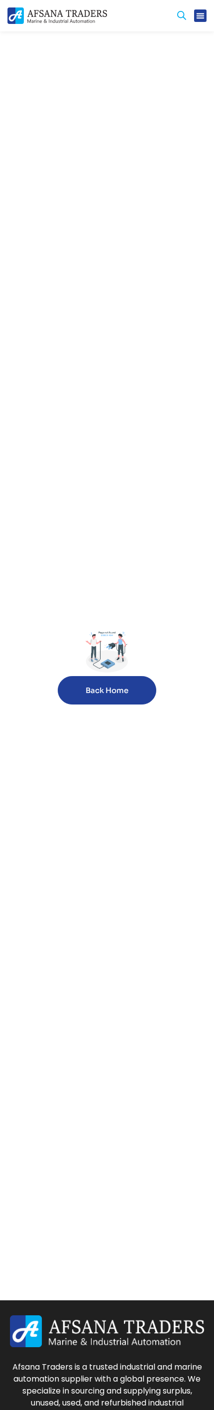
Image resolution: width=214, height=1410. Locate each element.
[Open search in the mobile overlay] (182, 15)
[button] (200, 15)
